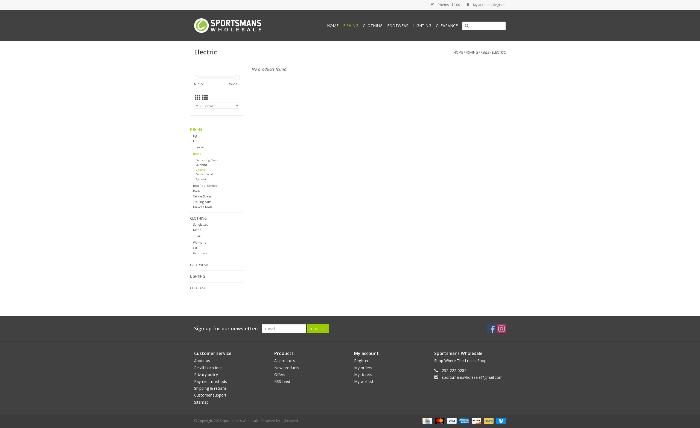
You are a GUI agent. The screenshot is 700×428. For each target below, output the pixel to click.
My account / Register (489, 4)
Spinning (202, 165)
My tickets (363, 374)
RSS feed (282, 381)
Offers (279, 374)
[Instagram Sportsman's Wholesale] (501, 328)
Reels (485, 52)
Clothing (373, 25)
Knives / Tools (202, 207)
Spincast (201, 179)
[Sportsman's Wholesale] (236, 25)
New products (286, 367)
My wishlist (364, 381)
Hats (199, 236)
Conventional (204, 174)
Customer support (210, 395)
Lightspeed (289, 420)
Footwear (398, 25)
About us (202, 360)
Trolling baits (202, 202)
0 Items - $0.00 (449, 4)
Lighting (422, 25)
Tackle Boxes (202, 196)
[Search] (466, 26)
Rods (196, 191)
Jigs (195, 135)
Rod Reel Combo (205, 186)
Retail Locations (208, 367)
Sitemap (201, 402)
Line (196, 141)
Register (361, 360)
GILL (196, 248)
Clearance (447, 25)
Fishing (350, 25)
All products (284, 360)
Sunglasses (200, 224)
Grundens (200, 253)
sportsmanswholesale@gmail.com (472, 377)
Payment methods (210, 381)
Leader (200, 147)
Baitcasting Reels (207, 160)
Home (333, 25)
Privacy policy (206, 374)
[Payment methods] (427, 420)
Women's (199, 242)
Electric (499, 52)
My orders (363, 367)
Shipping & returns (210, 388)
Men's (197, 230)
